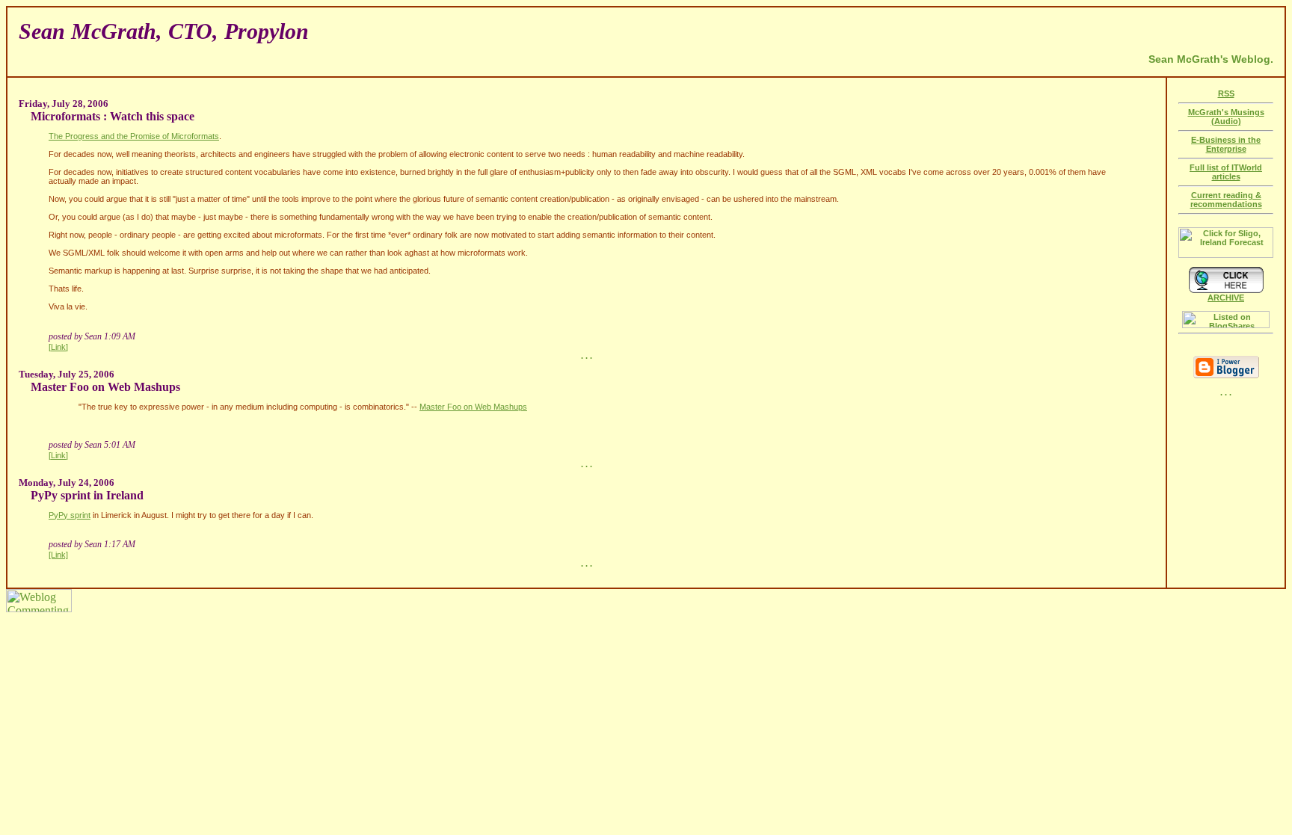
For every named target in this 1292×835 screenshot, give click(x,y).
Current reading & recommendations (1226, 200)
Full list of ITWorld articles (1226, 172)
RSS (1226, 93)
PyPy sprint (69, 515)
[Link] (58, 346)
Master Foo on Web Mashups (473, 406)
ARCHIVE (1226, 297)
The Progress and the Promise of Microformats (134, 136)
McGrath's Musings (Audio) (1226, 117)
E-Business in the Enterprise (1226, 144)
